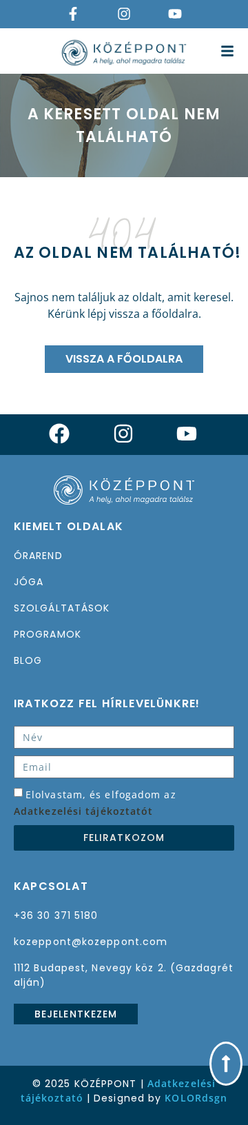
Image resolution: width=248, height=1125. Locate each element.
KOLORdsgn (196, 1097)
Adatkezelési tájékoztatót (84, 811)
